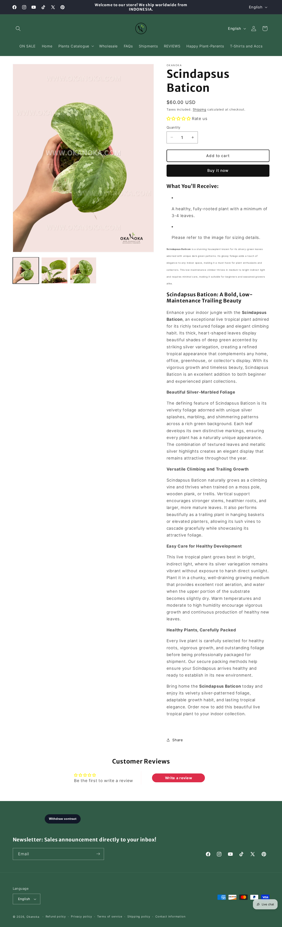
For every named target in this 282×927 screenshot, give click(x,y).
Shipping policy (138, 916)
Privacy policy (81, 916)
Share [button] (177, 740)
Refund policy (56, 916)
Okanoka (32, 916)
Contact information (170, 916)
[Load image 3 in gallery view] (83, 270)
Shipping (199, 109)
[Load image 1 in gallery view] (26, 270)
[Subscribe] (98, 854)
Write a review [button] (178, 777)
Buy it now (218, 170)
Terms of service (109, 916)
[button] (18, 28)
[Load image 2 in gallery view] (54, 270)
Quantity (173, 127)
